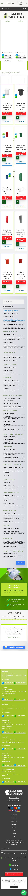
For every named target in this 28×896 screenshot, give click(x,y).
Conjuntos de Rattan (10, 516)
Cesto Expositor (8, 424)
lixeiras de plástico (14, 72)
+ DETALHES (7, 121)
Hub (14, 837)
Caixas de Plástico (10, 411)
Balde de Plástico (9, 503)
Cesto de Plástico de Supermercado (14, 506)
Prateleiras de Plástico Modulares (14, 534)
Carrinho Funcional (9, 385)
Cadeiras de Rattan (9, 513)
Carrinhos (7, 377)
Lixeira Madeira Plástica (10, 556)
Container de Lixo (9, 316)
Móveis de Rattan (9, 510)
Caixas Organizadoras (10, 421)
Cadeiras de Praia (9, 482)
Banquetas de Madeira (10, 373)
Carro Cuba (7, 388)
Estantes (6, 526)
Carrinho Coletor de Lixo (11, 313)
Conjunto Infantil (9, 401)
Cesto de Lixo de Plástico (11, 319)
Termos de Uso (22, 881)
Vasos (5, 500)
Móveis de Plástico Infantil (13, 395)
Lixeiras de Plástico (10, 311)
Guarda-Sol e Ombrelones (13, 465)
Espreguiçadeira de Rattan (11, 518)
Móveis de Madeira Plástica (13, 551)
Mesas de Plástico (9, 342)
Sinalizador (7, 498)
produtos (7, 72)
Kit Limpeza (7, 460)
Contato (14, 833)
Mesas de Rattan (8, 521)
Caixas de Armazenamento (11, 419)
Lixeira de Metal (8, 355)
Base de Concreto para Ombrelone (13, 467)
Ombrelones (7, 475)
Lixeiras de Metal (9, 352)
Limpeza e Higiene (9, 447)
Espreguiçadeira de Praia (11, 488)
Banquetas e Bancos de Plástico (13, 337)
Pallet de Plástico (9, 439)
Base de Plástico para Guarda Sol (13, 470)
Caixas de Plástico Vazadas (11, 429)
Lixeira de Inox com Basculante (12, 357)
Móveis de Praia (9, 480)
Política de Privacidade (13, 881)
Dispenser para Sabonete (11, 457)
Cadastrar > (23, 853)
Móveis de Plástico (10, 332)
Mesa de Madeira (8, 370)
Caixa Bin (6, 427)
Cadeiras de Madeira (9, 367)
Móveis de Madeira (10, 365)
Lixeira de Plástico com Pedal (12, 327)
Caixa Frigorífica (8, 416)
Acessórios (7, 538)
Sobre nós (20, 3)
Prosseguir (14, 886)
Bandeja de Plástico (9, 495)
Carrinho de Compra (9, 383)
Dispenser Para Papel (10, 454)
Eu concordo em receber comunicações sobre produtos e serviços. (15, 858)
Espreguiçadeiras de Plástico (12, 339)
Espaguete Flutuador (10, 546)
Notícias (14, 827)
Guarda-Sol (7, 472)
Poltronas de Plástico (10, 345)
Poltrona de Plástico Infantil (12, 406)
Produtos (10, 3)
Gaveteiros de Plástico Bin (11, 528)
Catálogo (14, 824)
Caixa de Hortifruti (9, 413)
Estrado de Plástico (9, 437)
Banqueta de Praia (9, 485)
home (2, 72)
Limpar (21, 563)
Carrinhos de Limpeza (10, 391)
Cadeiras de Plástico (10, 334)
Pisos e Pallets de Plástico (13, 434)
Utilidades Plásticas (11, 492)
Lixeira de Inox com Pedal (11, 360)
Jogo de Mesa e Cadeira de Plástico (14, 347)
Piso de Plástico (8, 442)
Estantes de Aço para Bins (11, 531)
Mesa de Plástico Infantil (11, 403)
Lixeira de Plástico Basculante (12, 322)
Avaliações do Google (15, 647)
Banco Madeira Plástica (10, 553)
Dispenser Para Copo (9, 452)
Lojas (14, 830)
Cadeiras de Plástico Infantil (12, 398)
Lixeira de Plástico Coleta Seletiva (13, 324)
